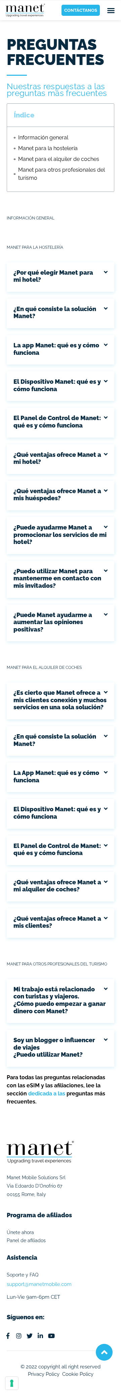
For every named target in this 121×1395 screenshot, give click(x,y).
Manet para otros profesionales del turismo (61, 174)
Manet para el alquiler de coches (58, 159)
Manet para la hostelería (48, 148)
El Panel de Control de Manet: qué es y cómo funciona (57, 421)
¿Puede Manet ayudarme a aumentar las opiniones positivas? (52, 622)
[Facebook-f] (7, 1335)
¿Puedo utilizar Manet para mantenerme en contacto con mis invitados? (57, 578)
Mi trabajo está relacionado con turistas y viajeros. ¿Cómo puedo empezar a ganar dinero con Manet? (59, 1000)
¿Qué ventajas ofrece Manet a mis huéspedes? (57, 494)
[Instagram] (18, 1335)
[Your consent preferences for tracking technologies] (11, 1383)
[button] (111, 10)
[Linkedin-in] (40, 1335)
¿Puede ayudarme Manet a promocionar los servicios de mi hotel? (60, 534)
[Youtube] (51, 1335)
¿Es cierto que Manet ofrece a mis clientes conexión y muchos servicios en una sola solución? (60, 700)
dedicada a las (46, 1093)
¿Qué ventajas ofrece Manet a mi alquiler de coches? (57, 886)
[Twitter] (29, 1335)
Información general (43, 137)
